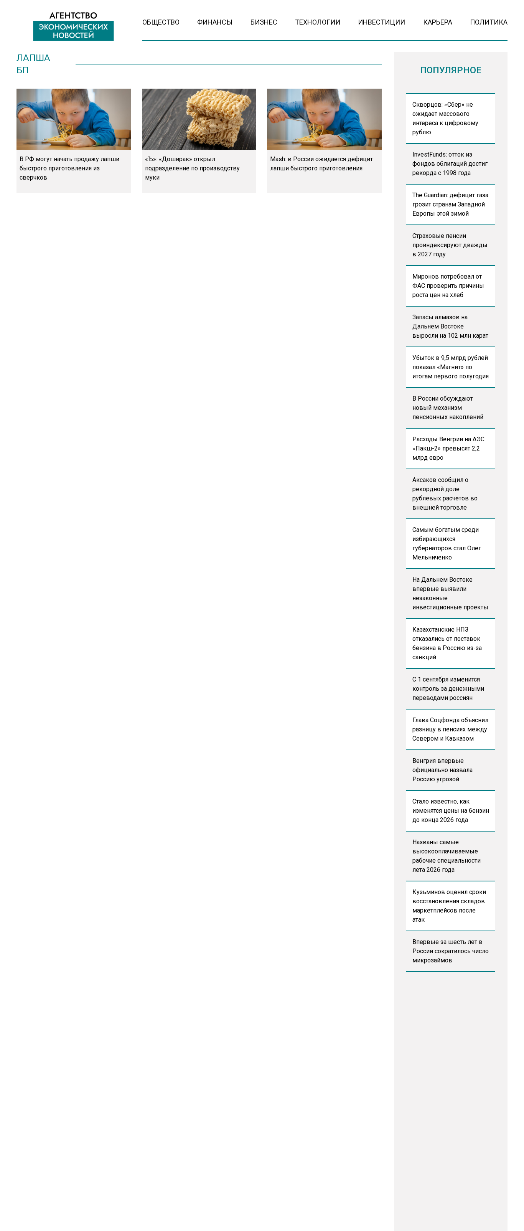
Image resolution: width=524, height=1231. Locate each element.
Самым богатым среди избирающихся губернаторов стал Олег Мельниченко (446, 543)
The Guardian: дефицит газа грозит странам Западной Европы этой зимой (450, 204)
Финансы (214, 22)
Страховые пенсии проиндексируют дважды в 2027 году (450, 245)
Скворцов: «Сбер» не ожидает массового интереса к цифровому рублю (445, 118)
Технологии (317, 22)
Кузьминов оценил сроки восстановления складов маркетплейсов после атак (449, 905)
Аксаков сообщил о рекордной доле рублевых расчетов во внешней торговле (445, 493)
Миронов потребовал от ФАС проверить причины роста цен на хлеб (448, 286)
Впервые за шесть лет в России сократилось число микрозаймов (450, 951)
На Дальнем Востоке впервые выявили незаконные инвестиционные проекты (450, 593)
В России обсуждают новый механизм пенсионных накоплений (447, 408)
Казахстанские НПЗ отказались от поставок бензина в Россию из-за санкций (447, 643)
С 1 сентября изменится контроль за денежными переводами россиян (448, 688)
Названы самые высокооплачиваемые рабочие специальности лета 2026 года (446, 855)
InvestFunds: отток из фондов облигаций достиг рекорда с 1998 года (450, 164)
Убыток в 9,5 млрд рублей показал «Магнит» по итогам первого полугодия (450, 367)
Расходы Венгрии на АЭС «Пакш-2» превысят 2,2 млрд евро (448, 448)
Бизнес (263, 22)
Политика (489, 22)
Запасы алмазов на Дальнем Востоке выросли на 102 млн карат (450, 326)
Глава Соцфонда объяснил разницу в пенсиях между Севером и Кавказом (450, 729)
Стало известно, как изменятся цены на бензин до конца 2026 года (450, 810)
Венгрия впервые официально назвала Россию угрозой (442, 770)
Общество (161, 22)
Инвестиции (381, 22)
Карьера (437, 22)
